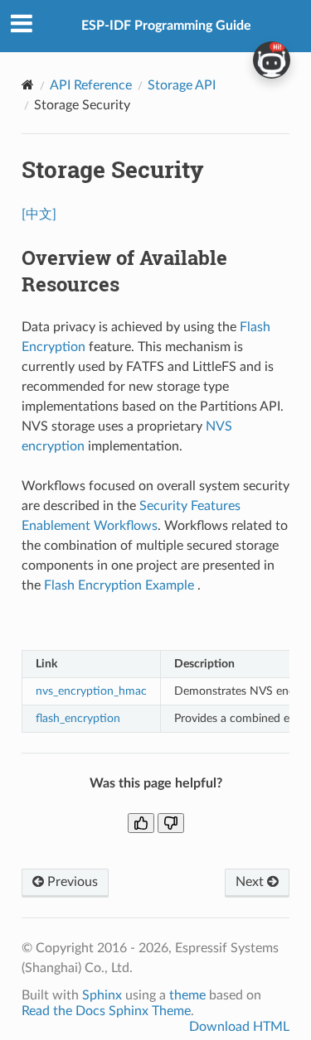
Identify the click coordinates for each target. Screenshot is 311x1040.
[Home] (28, 85)
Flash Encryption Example (120, 585)
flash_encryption (78, 718)
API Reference (91, 85)
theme (187, 995)
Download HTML (239, 1026)
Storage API (182, 85)
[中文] (39, 214)
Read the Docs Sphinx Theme (106, 1011)
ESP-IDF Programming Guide (166, 25)
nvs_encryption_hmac (91, 691)
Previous (71, 881)
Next (251, 881)
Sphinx (102, 995)
